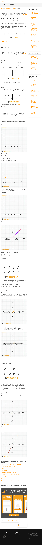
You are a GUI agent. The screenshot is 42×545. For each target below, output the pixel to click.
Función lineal (34, 30)
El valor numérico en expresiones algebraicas (10, 474)
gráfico (7, 21)
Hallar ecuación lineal (35, 41)
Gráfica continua (34, 25)
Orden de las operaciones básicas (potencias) (35, 88)
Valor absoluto (4, 476)
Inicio (2, 8)
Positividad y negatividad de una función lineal (35, 44)
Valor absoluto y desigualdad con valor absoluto (34, 13)
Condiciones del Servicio (33, 532)
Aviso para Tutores (32, 534)
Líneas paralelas (34, 69)
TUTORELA (4, 1)
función (2, 30)
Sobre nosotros (18, 534)
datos (19, 104)
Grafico (2, 468)
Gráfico (14, 8)
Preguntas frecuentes (19, 537)
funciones (25, 14)
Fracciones (33, 114)
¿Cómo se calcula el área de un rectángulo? (35, 67)
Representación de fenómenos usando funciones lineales (35, 47)
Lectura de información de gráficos (8, 466)
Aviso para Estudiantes (33, 535)
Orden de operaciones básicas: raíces (35, 91)
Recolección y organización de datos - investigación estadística (14, 464)
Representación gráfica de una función (9, 472)
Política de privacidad (32, 533)
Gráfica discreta (4, 470)
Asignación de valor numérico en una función (10, 478)
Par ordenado (33, 18)
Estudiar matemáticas (7, 8)
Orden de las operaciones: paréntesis (33, 100)
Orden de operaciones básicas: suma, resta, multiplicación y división (35, 83)
